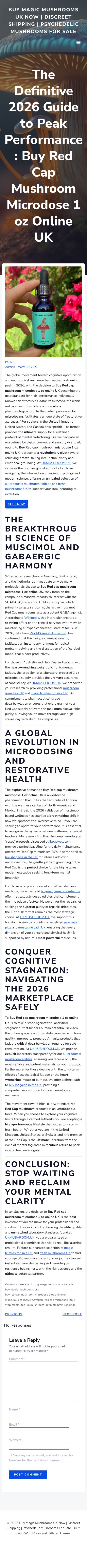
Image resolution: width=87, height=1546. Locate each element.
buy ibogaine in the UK (21, 857)
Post (9, 362)
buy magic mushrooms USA (22, 1289)
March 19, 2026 (27, 367)
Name (14, 1409)
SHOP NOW (16, 504)
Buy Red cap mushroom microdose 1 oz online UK (35, 1295)
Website (15, 1440)
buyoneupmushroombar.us (60, 891)
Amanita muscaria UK (20, 1284)
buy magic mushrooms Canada (54, 1284)
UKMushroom (35, 1305)
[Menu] (78, 42)
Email (14, 1424)
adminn (10, 367)
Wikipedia (31, 618)
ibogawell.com (60, 841)
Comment (17, 1359)
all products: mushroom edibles (28, 484)
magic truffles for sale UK (49, 693)
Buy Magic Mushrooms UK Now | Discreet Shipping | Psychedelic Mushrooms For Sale (43, 20)
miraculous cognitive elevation (24, 1300)
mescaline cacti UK (32, 927)
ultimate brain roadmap (60, 1305)
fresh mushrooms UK (55, 1253)
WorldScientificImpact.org (48, 633)
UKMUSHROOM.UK (56, 463)
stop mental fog (15, 1305)
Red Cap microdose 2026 (60, 1300)
